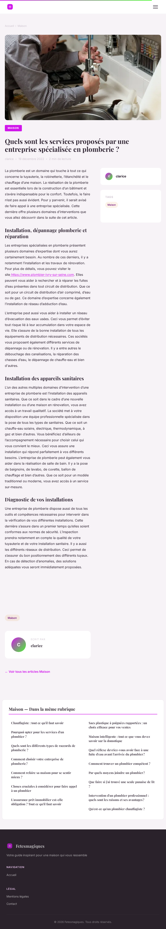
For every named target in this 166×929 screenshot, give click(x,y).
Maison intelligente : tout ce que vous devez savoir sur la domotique (119, 739)
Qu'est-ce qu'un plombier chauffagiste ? (117, 809)
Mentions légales (17, 896)
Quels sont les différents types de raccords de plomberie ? (43, 748)
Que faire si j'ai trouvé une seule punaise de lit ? (121, 784)
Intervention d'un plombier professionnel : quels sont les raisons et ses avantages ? (119, 797)
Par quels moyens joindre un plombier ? (117, 773)
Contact (11, 903)
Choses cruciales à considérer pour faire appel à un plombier (44, 788)
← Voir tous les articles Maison (27, 672)
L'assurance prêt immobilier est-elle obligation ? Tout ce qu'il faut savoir (37, 802)
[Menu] (155, 7)
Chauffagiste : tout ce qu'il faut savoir (37, 723)
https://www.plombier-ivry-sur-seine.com (42, 275)
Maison (22, 25)
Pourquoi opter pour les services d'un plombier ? (37, 734)
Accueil (9, 25)
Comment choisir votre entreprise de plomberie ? (37, 761)
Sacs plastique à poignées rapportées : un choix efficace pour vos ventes (118, 725)
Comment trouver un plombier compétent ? (119, 764)
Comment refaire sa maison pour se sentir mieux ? (41, 775)
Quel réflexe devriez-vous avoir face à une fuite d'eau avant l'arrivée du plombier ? (119, 752)
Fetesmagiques (30, 846)
